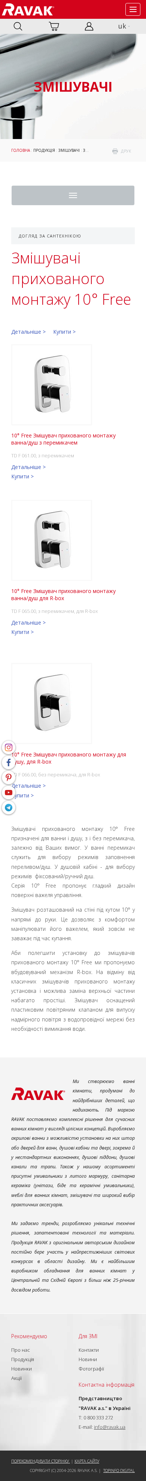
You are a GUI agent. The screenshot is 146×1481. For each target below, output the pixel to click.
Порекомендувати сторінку (40, 1461)
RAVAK (28, 9)
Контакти (89, 1349)
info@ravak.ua (109, 1427)
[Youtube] (8, 792)
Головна (20, 150)
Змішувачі (69, 150)
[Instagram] (8, 747)
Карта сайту (86, 1461)
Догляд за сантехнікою (50, 236)
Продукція (44, 150)
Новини (88, 1359)
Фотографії (91, 1368)
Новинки (21, 1368)
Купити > (64, 331)
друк (126, 151)
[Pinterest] (8, 777)
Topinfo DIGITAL (119, 1470)
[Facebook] (8, 762)
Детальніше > (28, 331)
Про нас (20, 1349)
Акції (16, 1378)
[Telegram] (8, 807)
